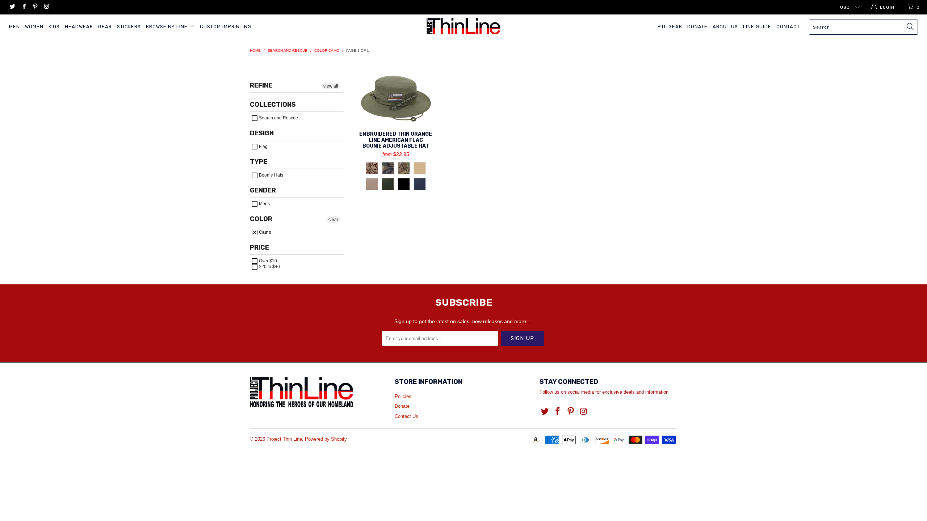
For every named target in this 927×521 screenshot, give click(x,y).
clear (333, 219)
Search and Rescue (278, 117)
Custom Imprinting (225, 26)
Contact (788, 26)
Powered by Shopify (326, 439)
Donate (697, 26)
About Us (725, 26)
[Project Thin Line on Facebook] (23, 7)
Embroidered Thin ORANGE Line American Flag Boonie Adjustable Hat (395, 98)
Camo (264, 232)
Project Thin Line (284, 439)
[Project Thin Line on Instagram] (46, 7)
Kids (54, 26)
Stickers (129, 26)
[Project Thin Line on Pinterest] (35, 7)
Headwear (79, 26)
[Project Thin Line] (463, 26)
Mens (264, 203)
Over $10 (267, 260)
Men (14, 26)
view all (330, 86)
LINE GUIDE (757, 26)
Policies (403, 396)
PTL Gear (670, 26)
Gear (105, 26)
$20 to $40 (269, 266)
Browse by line (167, 26)
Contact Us (406, 416)
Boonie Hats (270, 175)
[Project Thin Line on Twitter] (12, 7)
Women (34, 26)
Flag (263, 146)
